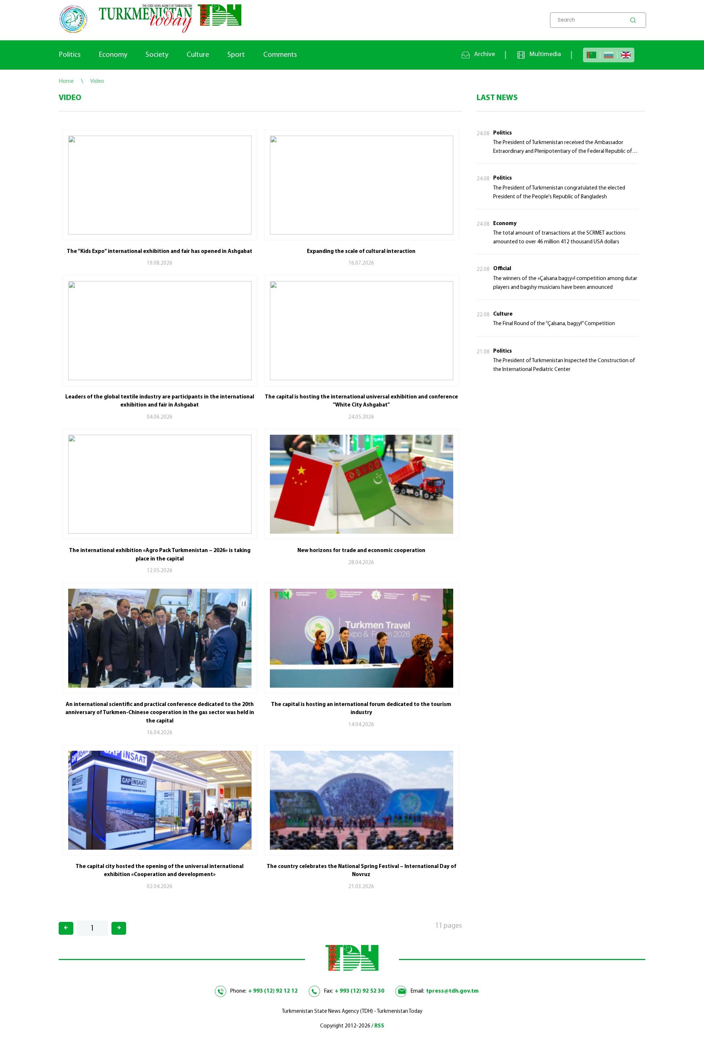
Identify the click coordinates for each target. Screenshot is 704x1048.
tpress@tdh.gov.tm (452, 991)
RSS (379, 1026)
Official (502, 269)
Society (157, 55)
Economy (113, 55)
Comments (280, 55)
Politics (70, 55)
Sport (236, 55)
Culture (198, 55)
